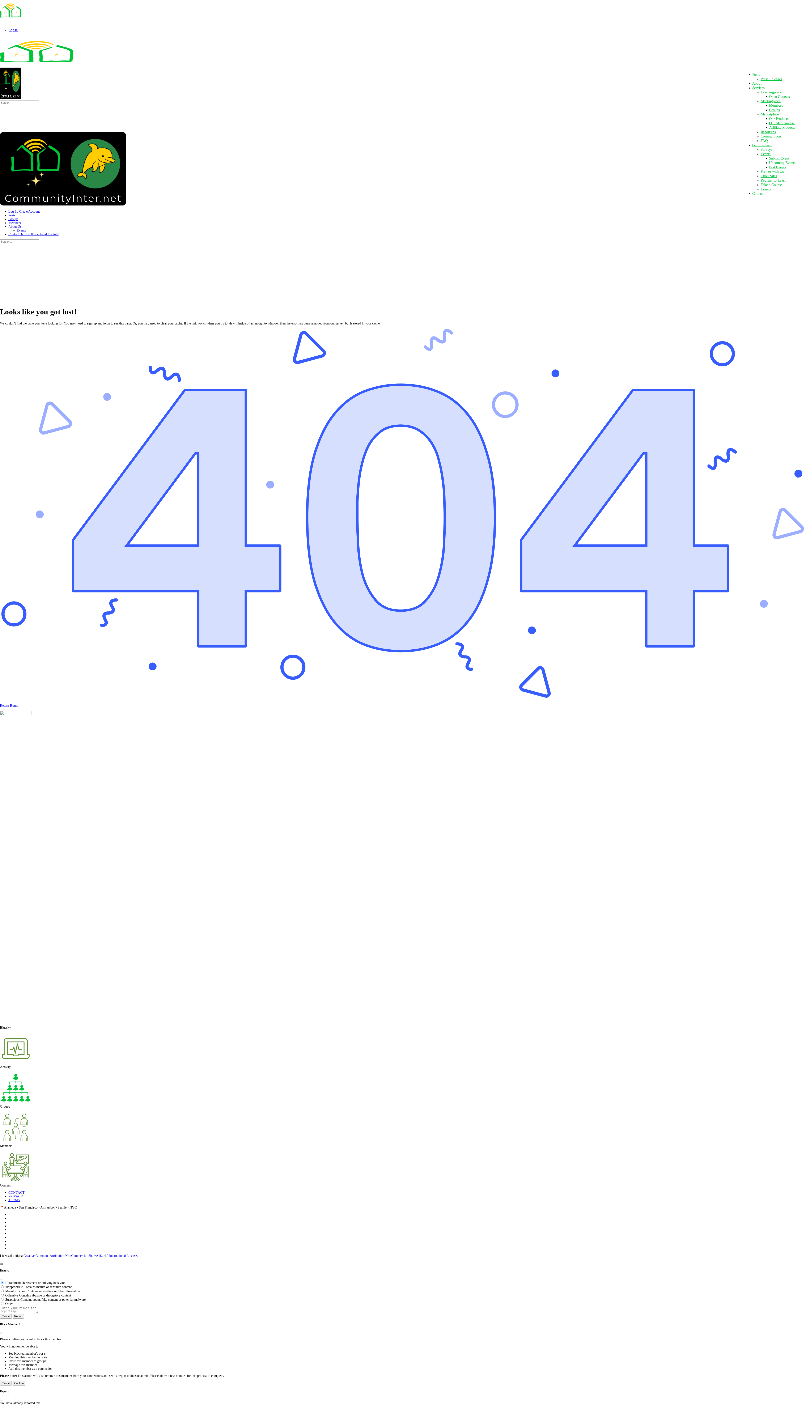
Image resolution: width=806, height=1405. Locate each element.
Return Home (9, 705)
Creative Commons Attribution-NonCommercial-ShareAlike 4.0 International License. (81, 1255)
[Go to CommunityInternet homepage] (36, 65)
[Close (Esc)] (1, 1279)
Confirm (19, 1383)
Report (18, 1316)
